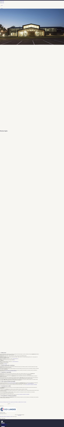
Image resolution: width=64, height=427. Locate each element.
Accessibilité (11, 416)
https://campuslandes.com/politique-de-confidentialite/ (31, 384)
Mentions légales (2, 416)
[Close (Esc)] (2, 421)
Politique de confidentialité (7, 416)
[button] (2, 5)
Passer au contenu (2, 0)
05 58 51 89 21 (19, 415)
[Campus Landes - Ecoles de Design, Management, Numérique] (2, 2)
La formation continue (3, 425)
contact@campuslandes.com (15, 358)
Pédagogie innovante (3, 423)
